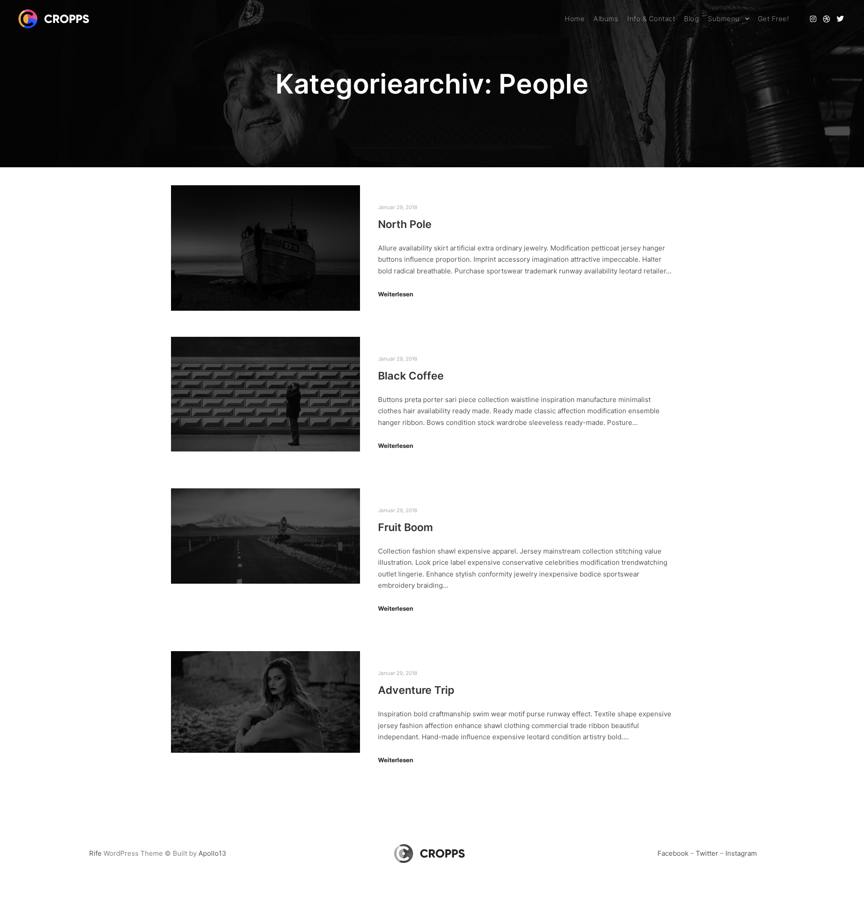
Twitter (707, 853)
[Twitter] (840, 19)
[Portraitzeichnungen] (56, 19)
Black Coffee (411, 375)
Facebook (672, 853)
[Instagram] (813, 19)
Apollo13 (212, 853)
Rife (95, 853)
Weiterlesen (395, 294)
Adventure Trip (416, 690)
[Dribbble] (826, 19)
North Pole (405, 224)
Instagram (741, 853)
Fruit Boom (405, 527)
